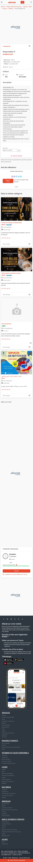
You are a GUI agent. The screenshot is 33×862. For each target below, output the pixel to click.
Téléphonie (4, 789)
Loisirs (4, 767)
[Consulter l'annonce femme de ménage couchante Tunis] (16, 209)
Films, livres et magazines (8, 775)
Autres (5, 839)
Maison (3, 805)
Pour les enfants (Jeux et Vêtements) (11, 747)
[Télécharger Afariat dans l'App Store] (9, 659)
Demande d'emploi (6, 824)
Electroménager (6, 743)
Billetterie (4, 783)
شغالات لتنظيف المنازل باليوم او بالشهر (12, 376)
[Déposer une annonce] (22, 2)
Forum (19, 851)
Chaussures (5, 757)
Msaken (11, 8)
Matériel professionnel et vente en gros (11, 831)
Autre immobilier (6, 815)
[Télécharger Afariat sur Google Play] (19, 659)
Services (4, 825)
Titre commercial (6, 324)
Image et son (5, 791)
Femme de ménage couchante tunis (12, 222)
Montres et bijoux (6, 759)
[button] (3, 619)
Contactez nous (17, 854)
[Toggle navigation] (1, 2)
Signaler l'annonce (17, 155)
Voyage (4, 777)
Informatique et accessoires (8, 793)
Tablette (4, 797)
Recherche (7, 46)
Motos (3, 719)
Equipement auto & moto (8, 721)
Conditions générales (24, 853)
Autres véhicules (6, 725)
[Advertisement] (16, 27)
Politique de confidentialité (9, 853)
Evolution (12, 554)
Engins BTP (4, 735)
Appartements (5, 803)
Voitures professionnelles (8, 717)
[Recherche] (31, 2)
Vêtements (4, 755)
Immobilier (6, 801)
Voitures (4, 715)
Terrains (4, 811)
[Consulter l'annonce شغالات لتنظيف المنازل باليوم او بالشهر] (16, 362)
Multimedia (6, 787)
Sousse (5, 8)
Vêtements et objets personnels (15, 753)
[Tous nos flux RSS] (22, 619)
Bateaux (4, 723)
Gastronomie (5, 844)
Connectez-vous (8, 181)
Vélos (3, 729)
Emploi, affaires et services (14, 6)
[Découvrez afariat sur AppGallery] (8, 663)
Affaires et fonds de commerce (9, 829)
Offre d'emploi (5, 822)
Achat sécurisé (8, 851)
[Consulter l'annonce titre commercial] (16, 310)
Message (16, 571)
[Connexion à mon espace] (29, 46)
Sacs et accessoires (6, 761)
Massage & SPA (6, 835)
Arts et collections (6, 779)
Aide (2, 851)
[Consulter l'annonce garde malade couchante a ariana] (16, 259)
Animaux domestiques (7, 773)
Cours (3, 827)
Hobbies (4, 769)
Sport (3, 771)
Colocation (4, 813)
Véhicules (6, 713)
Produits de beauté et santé (8, 763)
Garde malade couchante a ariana (11, 273)
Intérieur (4, 745)
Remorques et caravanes (8, 733)
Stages (3, 833)
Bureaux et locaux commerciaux (9, 809)
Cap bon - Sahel (27, 6)
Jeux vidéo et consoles (7, 795)
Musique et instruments (7, 781)
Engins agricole (5, 727)
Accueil (3, 6)
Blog (15, 851)
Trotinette (4, 737)
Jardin (3, 749)
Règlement (25, 851)
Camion (4, 731)
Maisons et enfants (10, 741)
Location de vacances (7, 807)
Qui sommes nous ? (6, 854)
